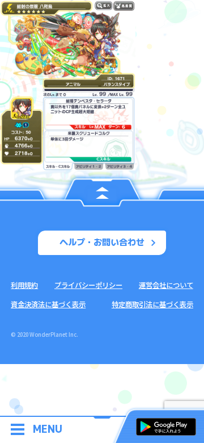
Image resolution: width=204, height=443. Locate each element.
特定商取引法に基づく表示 (152, 304)
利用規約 (24, 285)
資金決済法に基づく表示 (48, 304)
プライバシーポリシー (88, 285)
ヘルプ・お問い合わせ (102, 242)
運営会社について (166, 285)
